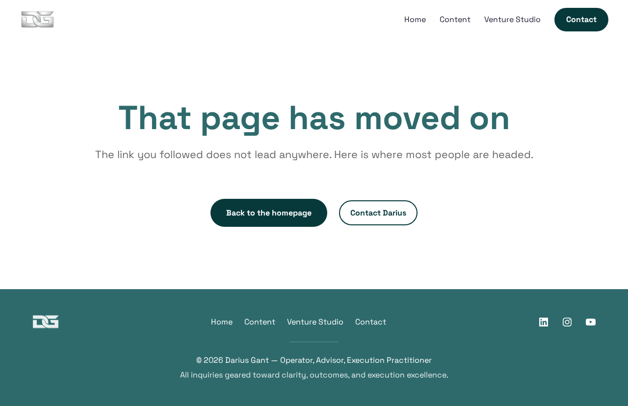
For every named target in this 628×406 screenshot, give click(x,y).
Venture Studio (315, 322)
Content (259, 322)
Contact (370, 322)
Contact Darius (378, 213)
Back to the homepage (269, 213)
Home (222, 322)
